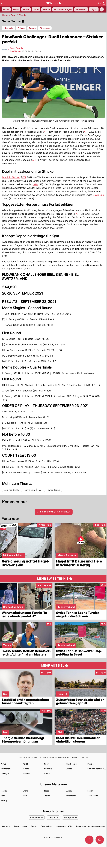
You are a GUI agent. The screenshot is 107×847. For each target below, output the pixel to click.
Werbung (6, 826)
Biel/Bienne (15, 51)
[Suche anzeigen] (99, 3)
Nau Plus (48, 769)
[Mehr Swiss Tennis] (53, 578)
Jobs (24, 826)
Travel (47, 796)
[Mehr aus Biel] (53, 665)
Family (90, 791)
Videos (26, 769)
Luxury (69, 791)
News (3, 764)
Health (4, 791)
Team (16, 826)
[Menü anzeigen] (105, 3)
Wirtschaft (5, 769)
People (90, 764)
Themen (26, 773)
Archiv (47, 773)
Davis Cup (98, 195)
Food (3, 796)
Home (5, 15)
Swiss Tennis (16, 48)
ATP (46, 131)
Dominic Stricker (11, 177)
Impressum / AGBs (64, 826)
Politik (25, 764)
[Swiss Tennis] (53, 21)
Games (69, 769)
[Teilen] (89, 840)
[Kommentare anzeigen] (100, 840)
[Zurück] (1, 3)
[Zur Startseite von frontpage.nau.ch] (53, 3)
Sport (13, 15)
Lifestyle (5, 773)
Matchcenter (71, 764)
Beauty (4, 800)
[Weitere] (102, 9)
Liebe (46, 791)
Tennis (22, 15)
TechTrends (92, 796)
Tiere (25, 796)
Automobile (71, 796)
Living (25, 791)
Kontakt (34, 826)
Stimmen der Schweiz (97, 769)
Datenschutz (46, 826)
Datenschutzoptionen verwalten (90, 826)
